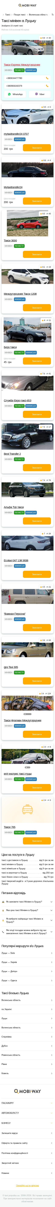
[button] (25, 714)
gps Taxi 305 (11, 667)
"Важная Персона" (14, 613)
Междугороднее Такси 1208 (20, 293)
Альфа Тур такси (14, 507)
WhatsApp (18, 94)
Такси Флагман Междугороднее (22, 720)
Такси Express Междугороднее (22, 64)
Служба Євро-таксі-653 (17, 400)
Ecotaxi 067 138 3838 (16, 560)
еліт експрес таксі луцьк (18, 773)
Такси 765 (9, 827)
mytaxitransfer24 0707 (16, 133)
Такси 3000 (10, 240)
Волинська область (38, 14)
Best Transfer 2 (12, 453)
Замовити (37, 147)
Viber (41, 94)
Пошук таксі (19, 14)
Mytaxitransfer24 (13, 187)
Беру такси (10, 347)
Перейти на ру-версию (27, 1185)
